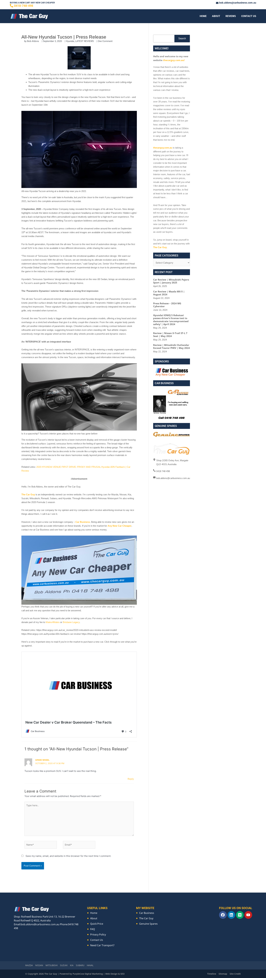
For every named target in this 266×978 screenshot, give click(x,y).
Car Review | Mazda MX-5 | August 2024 (169, 293)
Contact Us (248, 16)
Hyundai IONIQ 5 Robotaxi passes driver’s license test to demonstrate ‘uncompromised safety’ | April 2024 (171, 320)
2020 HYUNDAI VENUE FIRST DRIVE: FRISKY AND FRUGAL (68, 467)
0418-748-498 (23, 6)
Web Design (111, 973)
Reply (131, 778)
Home (203, 16)
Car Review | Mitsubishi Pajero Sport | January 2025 (171, 281)
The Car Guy (28, 494)
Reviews (231, 16)
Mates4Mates (53, 622)
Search (182, 38)
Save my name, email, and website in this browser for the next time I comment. (68, 855)
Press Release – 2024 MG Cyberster (167, 305)
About (216, 16)
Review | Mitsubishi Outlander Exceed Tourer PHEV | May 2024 (171, 346)
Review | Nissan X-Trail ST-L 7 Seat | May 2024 (170, 335)
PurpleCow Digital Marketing (88, 973)
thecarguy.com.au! (174, 60)
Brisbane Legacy (71, 622)
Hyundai (70, 41)
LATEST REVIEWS (84, 41)
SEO (122, 973)
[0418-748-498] (11, 5)
